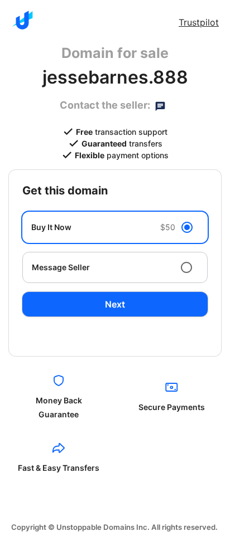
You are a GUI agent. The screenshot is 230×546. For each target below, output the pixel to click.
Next (115, 304)
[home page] (22, 20)
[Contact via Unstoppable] (160, 105)
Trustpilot (199, 22)
